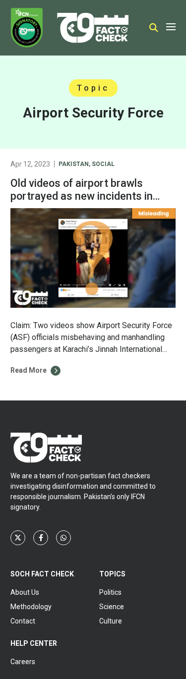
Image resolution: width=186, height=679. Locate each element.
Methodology (31, 607)
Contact (22, 621)
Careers (22, 662)
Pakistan (74, 164)
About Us (24, 592)
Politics (110, 592)
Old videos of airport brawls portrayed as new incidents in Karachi (81, 196)
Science (111, 607)
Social (103, 164)
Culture (110, 621)
